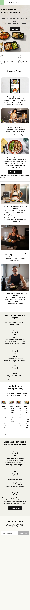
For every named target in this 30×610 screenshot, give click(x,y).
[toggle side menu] (2, 2)
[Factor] (15, 2)
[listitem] (15, 90)
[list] (15, 417)
